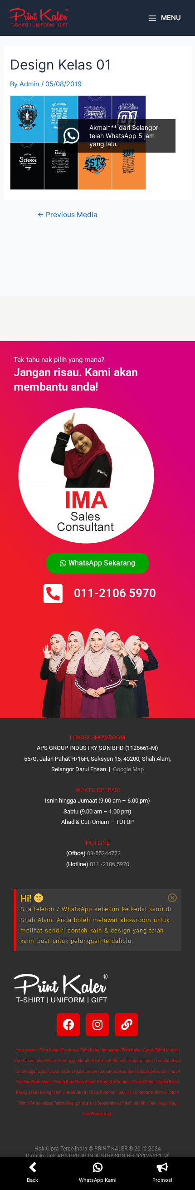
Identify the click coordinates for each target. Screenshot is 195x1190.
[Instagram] (97, 1024)
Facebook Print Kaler (80, 1050)
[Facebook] (68, 1024)
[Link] (126, 1024)
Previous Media (67, 214)
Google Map (128, 769)
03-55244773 (104, 853)
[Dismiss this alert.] (172, 898)
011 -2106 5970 (109, 864)
